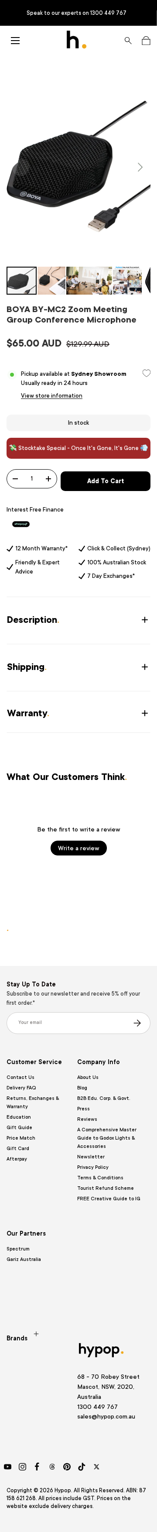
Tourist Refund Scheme (105, 1188)
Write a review (78, 848)
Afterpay (17, 1159)
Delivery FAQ (21, 1088)
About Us (88, 1077)
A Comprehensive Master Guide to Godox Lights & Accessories (107, 1138)
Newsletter (91, 1157)
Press (83, 1109)
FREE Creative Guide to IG (108, 1199)
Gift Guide (19, 1127)
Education (19, 1117)
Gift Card (18, 1148)
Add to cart (105, 480)
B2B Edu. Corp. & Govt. (103, 1098)
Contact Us (20, 1077)
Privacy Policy (93, 1167)
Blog (82, 1088)
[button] (146, 40)
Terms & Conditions (100, 1178)
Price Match (21, 1138)
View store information (51, 395)
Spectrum (18, 1249)
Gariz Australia (24, 1259)
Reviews (87, 1119)
